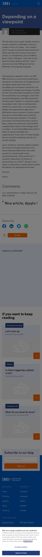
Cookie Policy (28, 541)
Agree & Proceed (21, 553)
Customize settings (21, 547)
